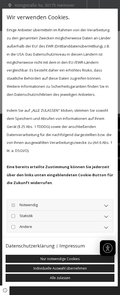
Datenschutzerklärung (30, 245)
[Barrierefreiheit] (108, 248)
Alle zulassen (60, 277)
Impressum (72, 245)
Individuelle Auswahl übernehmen (60, 268)
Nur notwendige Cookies (60, 258)
